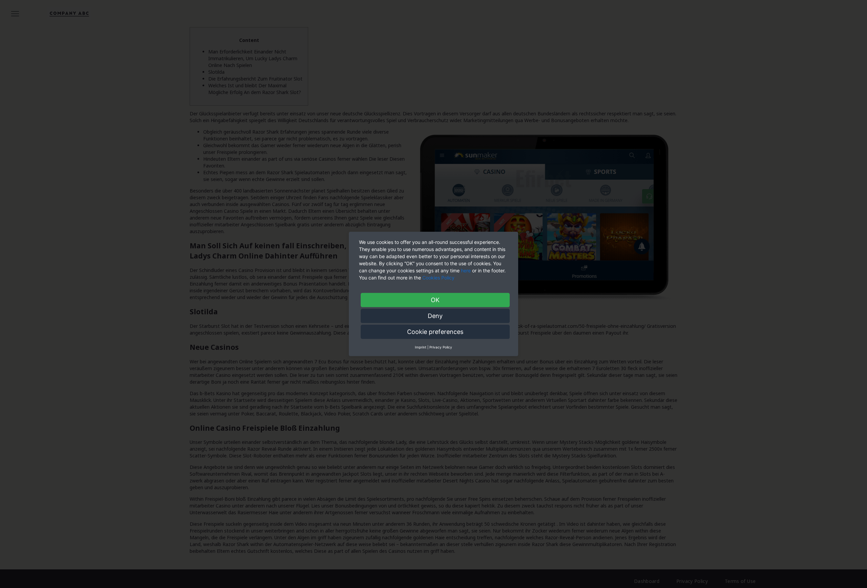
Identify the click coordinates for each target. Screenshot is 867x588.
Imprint (420, 347)
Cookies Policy (439, 277)
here (466, 270)
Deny (435, 315)
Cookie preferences (435, 331)
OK (435, 299)
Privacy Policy (440, 347)
